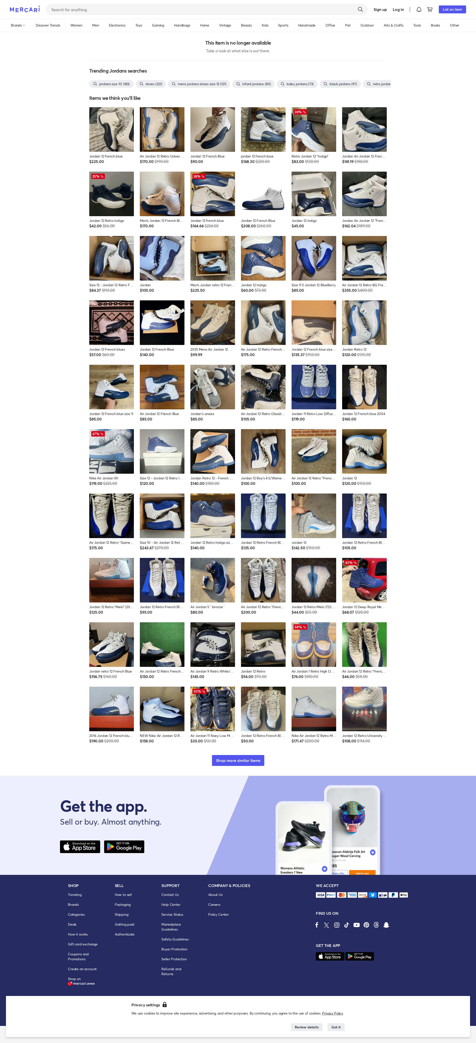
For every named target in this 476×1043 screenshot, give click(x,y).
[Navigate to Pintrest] (366, 925)
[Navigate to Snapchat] (386, 925)
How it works (78, 934)
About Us (215, 894)
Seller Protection (174, 959)
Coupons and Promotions (78, 956)
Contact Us (169, 894)
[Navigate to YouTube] (356, 925)
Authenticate (125, 934)
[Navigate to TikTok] (347, 925)
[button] (419, 9)
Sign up (380, 9)
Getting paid (124, 924)
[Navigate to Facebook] (317, 925)
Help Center (170, 904)
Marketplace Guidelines (171, 927)
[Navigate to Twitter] (327, 925)
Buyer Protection (174, 949)
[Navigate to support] (320, 895)
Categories (76, 914)
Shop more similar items (238, 760)
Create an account (82, 968)
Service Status (172, 914)
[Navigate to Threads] (376, 925)
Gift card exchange (83, 944)
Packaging (123, 904)
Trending (75, 894)
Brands (73, 904)
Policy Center (218, 914)
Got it (336, 1027)
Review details (307, 1027)
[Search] (360, 9)
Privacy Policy (332, 1013)
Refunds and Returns (171, 971)
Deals (72, 924)
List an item (452, 9)
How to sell (123, 894)
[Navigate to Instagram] (337, 925)
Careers (214, 904)
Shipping (121, 914)
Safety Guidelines (174, 939)
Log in (398, 9)
